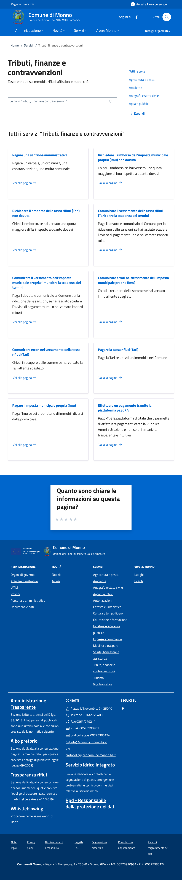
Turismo (98, 677)
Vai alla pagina (23, 183)
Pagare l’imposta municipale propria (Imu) (44, 405)
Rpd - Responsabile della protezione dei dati (91, 803)
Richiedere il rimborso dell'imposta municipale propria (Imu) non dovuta (133, 157)
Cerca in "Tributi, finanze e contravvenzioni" (38, 101)
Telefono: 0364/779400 (86, 714)
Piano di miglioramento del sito (158, 848)
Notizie (56, 574)
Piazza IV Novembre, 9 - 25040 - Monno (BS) (93, 708)
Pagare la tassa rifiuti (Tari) (118, 349)
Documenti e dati (22, 606)
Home (14, 45)
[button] (137, 113)
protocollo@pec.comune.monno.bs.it (91, 755)
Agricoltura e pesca (106, 574)
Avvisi (56, 581)
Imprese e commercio (107, 639)
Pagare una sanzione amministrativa (39, 155)
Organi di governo (23, 574)
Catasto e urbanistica (107, 606)
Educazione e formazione (110, 619)
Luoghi (139, 574)
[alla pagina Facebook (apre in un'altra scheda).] (135, 17)
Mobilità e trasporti (105, 645)
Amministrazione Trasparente (28, 704)
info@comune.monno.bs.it (88, 742)
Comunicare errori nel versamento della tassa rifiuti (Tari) (46, 352)
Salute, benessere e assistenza (106, 655)
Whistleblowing (27, 808)
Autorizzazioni (102, 600)
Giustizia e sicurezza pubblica (106, 629)
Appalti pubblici (103, 594)
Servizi (28, 45)
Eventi (138, 581)
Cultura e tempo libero (108, 613)
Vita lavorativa (102, 684)
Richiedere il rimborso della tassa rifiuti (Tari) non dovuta (46, 213)
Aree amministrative (24, 581)
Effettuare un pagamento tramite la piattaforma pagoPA (124, 408)
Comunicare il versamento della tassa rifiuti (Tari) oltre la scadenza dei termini (130, 213)
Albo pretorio (24, 741)
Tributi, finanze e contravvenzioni (104, 668)
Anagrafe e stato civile (108, 587)
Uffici (14, 587)
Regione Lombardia (22, 4)
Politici (15, 594)
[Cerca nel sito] (166, 17)
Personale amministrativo (28, 600)
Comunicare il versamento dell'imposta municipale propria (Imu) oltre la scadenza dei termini (46, 282)
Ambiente (99, 581)
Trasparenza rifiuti (30, 774)
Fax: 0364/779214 (82, 721)
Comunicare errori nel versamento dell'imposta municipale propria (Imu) (133, 280)
